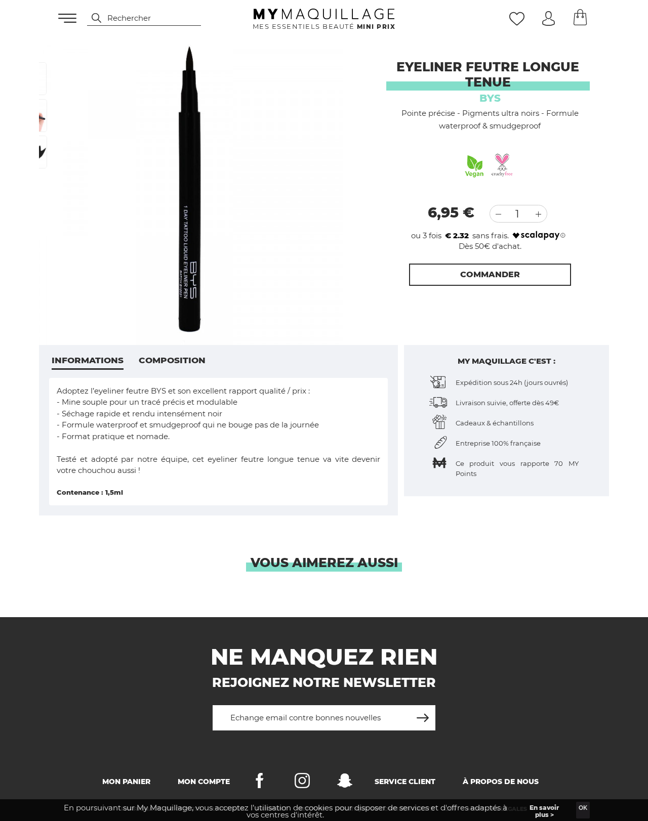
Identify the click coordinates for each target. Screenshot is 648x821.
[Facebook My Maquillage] (259, 782)
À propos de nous (501, 781)
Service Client (405, 781)
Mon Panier (126, 781)
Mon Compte (204, 781)
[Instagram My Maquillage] (302, 782)
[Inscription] (423, 714)
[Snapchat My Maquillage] (344, 782)
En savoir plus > (544, 811)
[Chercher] (91, 18)
